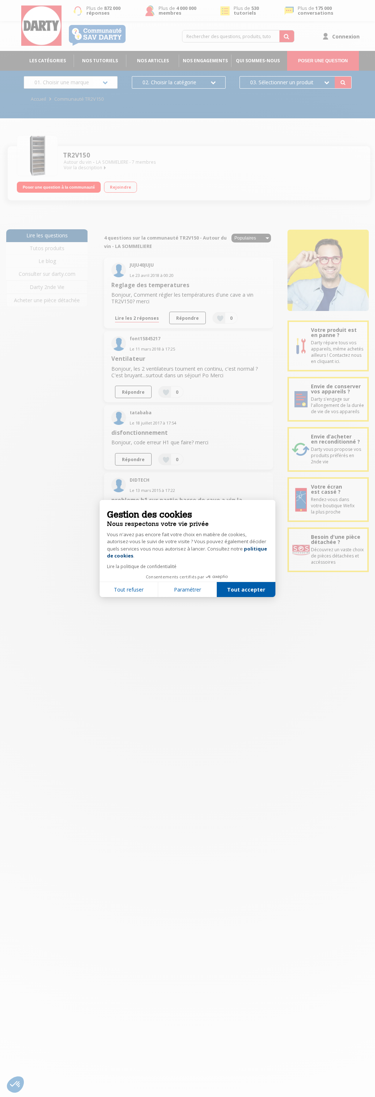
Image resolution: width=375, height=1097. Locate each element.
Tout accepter (246, 589)
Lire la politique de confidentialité (142, 566)
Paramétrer (187, 589)
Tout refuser (129, 589)
